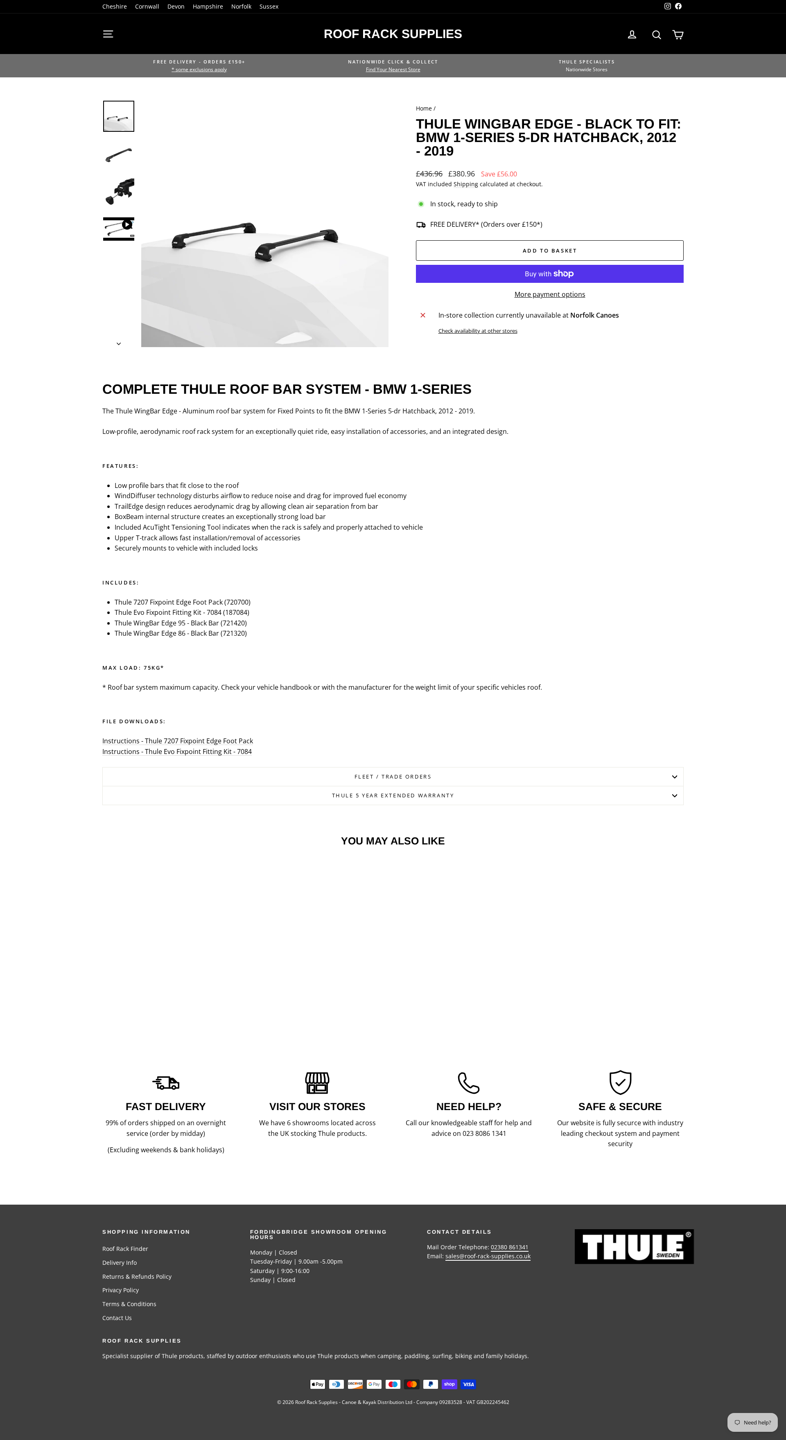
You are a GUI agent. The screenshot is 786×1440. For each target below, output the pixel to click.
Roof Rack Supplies (393, 34)
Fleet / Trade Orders (393, 776)
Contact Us (117, 1318)
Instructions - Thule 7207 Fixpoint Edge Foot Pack (177, 740)
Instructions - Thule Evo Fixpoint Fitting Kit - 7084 (177, 751)
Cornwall (147, 6)
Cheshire (114, 6)
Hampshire (208, 6)
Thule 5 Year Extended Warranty (393, 795)
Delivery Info (119, 1262)
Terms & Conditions (129, 1304)
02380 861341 (510, 1247)
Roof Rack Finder (125, 1249)
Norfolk (241, 6)
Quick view (171, 962)
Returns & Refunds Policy (137, 1276)
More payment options (550, 294)
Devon (176, 6)
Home (424, 108)
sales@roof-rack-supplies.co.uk (488, 1256)
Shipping (466, 184)
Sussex (269, 6)
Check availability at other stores (477, 330)
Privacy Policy (120, 1290)
